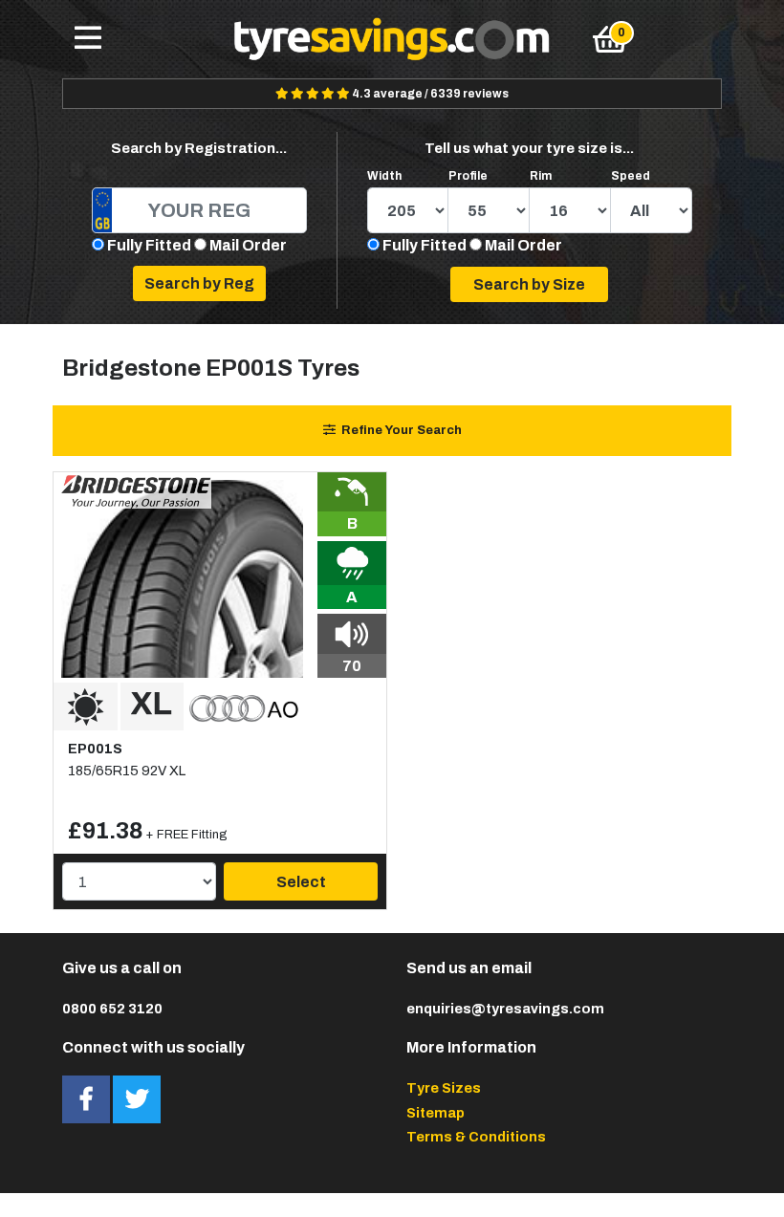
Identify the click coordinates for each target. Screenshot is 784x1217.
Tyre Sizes (443, 1088)
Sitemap (435, 1112)
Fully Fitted (149, 245)
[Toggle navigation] (88, 39)
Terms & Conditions (476, 1136)
